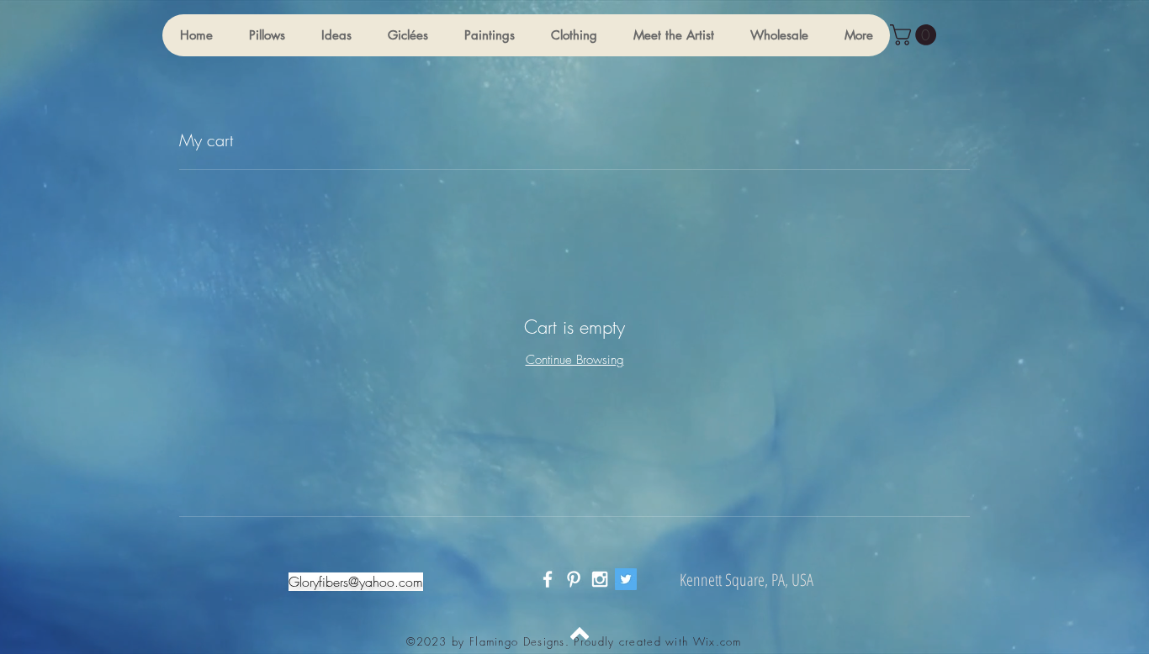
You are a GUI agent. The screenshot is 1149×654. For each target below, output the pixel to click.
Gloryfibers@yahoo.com (356, 581)
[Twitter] (626, 579)
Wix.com (717, 641)
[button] (266, 35)
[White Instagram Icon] (600, 579)
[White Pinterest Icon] (574, 579)
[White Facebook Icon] (548, 579)
